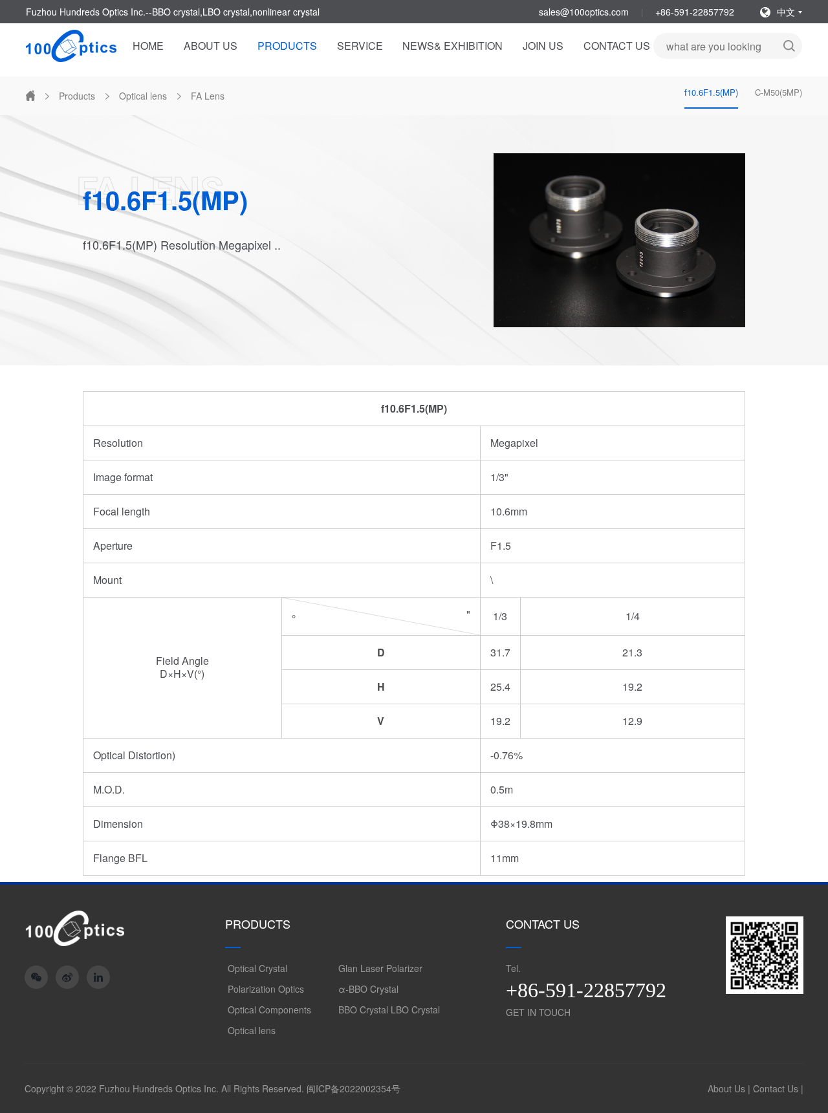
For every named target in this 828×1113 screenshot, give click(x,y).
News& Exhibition (452, 45)
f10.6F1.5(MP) (711, 92)
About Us (210, 45)
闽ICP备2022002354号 (353, 1088)
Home (148, 45)
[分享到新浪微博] (67, 977)
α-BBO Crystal (368, 988)
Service (360, 45)
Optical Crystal (257, 968)
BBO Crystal (363, 1009)
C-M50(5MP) (778, 92)
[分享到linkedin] (98, 977)
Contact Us (616, 45)
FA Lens (207, 95)
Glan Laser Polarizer (380, 968)
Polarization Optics (266, 988)
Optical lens (143, 95)
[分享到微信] (36, 977)
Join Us (543, 45)
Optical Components (269, 1009)
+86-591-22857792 (694, 11)
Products (287, 45)
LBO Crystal (415, 1009)
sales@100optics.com (584, 11)
